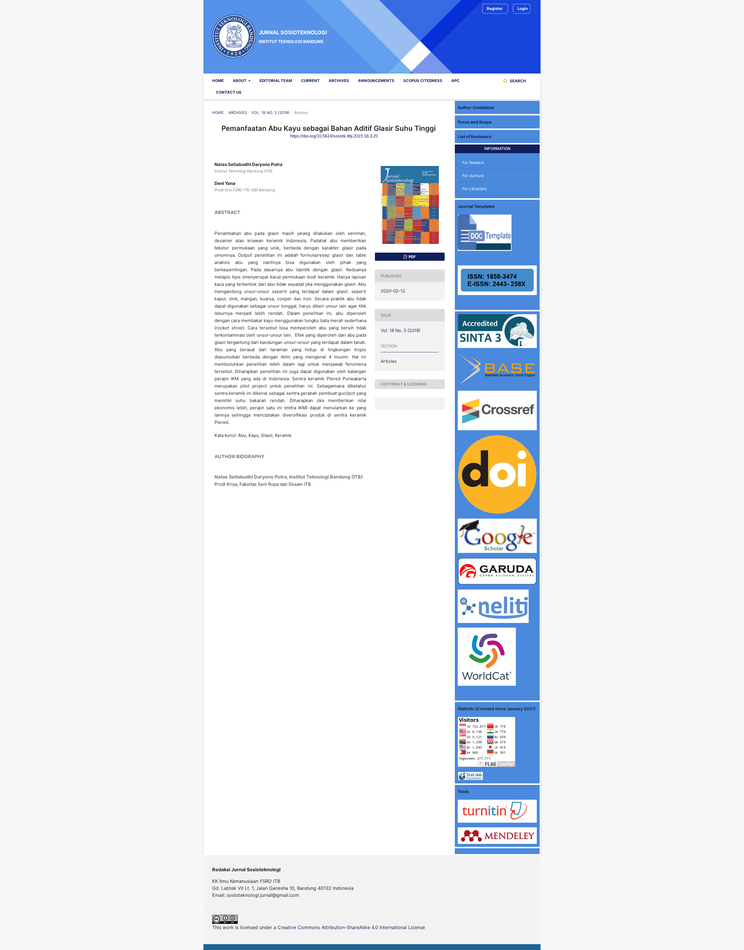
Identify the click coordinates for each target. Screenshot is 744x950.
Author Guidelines (476, 107)
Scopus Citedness (422, 80)
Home (218, 80)
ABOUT (240, 80)
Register (494, 8)
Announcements (376, 80)
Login (523, 8)
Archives (339, 80)
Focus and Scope (474, 121)
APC (455, 80)
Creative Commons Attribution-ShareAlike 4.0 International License (351, 927)
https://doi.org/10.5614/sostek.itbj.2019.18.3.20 (334, 135)
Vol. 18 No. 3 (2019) (270, 112)
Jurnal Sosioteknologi (293, 36)
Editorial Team (276, 80)
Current (310, 80)
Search (517, 80)
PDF (412, 256)
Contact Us (229, 92)
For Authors (473, 175)
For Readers (473, 162)
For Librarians (474, 188)
